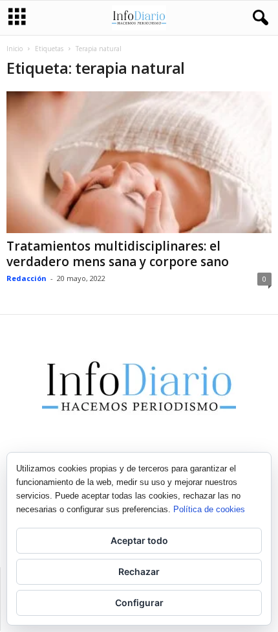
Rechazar (139, 571)
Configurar (139, 602)
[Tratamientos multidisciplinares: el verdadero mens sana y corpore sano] (139, 162)
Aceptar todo (139, 540)
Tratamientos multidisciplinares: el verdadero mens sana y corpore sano (117, 254)
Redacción (26, 278)
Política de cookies (209, 509)
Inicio (14, 48)
